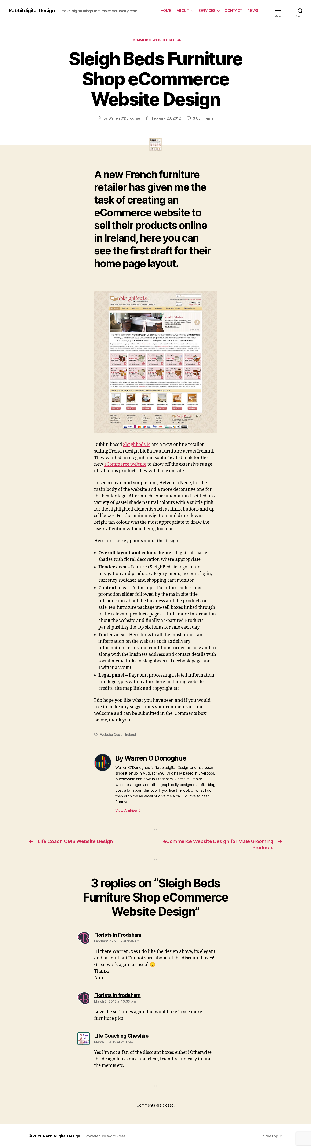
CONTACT (233, 10)
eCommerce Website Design (155, 40)
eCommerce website (125, 464)
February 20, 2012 (166, 118)
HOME (166, 10)
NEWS (253, 10)
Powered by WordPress (105, 1136)
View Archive (128, 810)
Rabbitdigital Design (31, 10)
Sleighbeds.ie (136, 444)
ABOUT (182, 10)
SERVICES (206, 10)
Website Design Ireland (118, 734)
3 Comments (203, 118)
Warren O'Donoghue (124, 118)
